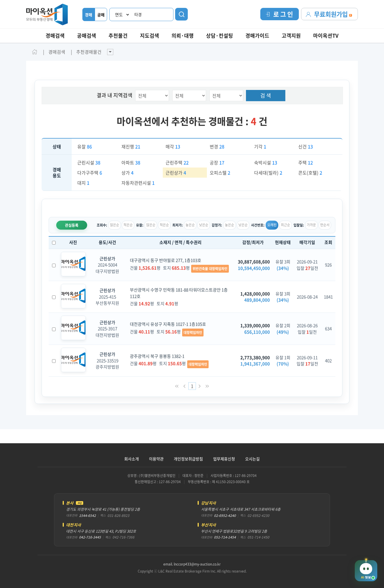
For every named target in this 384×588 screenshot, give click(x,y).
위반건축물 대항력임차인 (210, 268)
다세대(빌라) (268, 172)
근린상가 (176, 172)
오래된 (272, 224)
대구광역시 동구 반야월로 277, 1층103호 (165, 260)
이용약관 (156, 459)
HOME (34, 52)
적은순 (128, 224)
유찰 (84, 146)
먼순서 (324, 224)
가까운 (311, 224)
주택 (305, 162)
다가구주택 (89, 172)
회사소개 (131, 459)
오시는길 (252, 459)
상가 (127, 172)
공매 (101, 14)
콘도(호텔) (310, 172)
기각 (260, 146)
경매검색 (55, 35)
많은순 (114, 224)
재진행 (130, 146)
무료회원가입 (331, 14)
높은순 (190, 224)
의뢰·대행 (182, 35)
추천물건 (118, 35)
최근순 (285, 224)
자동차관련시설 (138, 182)
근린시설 (88, 162)
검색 (181, 14)
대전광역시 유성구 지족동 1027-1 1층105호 (168, 324)
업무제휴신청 (224, 459)
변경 (217, 146)
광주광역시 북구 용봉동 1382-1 (157, 356)
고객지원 (291, 35)
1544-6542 (87, 515)
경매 (88, 14)
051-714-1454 (225, 537)
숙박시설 (265, 162)
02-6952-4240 (225, 515)
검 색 (265, 95)
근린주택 (177, 162)
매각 (173, 146)
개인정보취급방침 (188, 459)
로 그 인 (283, 14)
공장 (217, 162)
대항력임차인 (193, 332)
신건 (305, 146)
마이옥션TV (325, 35)
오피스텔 (220, 172)
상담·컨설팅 (219, 35)
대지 (83, 182)
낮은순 (203, 224)
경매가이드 (257, 35)
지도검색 (149, 35)
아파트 (130, 162)
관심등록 (71, 225)
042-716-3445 (90, 537)
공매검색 (86, 35)
